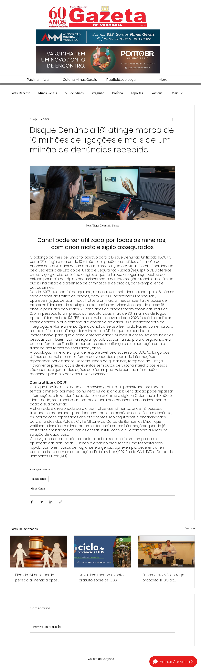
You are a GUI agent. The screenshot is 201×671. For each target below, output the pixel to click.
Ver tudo (190, 528)
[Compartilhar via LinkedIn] (51, 502)
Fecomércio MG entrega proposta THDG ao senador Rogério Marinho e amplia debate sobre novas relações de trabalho (166, 577)
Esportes (137, 93)
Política (117, 93)
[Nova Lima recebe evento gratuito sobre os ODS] (102, 551)
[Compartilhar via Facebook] (32, 502)
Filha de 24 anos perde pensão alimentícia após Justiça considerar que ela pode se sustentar (37, 577)
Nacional (157, 93)
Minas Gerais (47, 93)
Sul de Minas (74, 93)
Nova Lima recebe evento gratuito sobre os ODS (101, 577)
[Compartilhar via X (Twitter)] (41, 502)
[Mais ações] (172, 119)
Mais (174, 93)
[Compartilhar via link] (60, 502)
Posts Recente (20, 93)
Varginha (97, 93)
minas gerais (39, 478)
